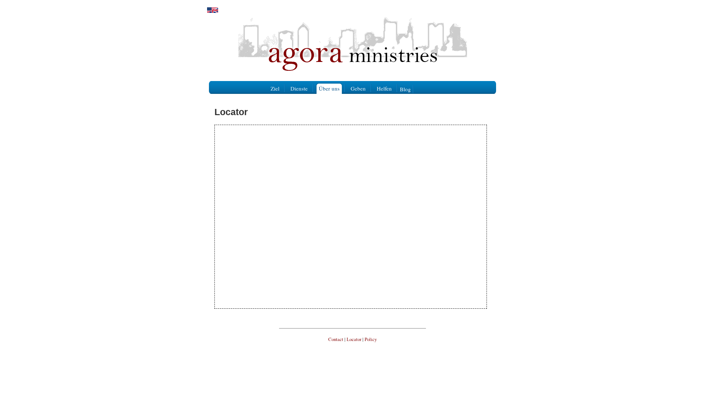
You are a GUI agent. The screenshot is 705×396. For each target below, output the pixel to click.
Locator (354, 339)
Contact (335, 339)
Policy (371, 339)
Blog (405, 89)
